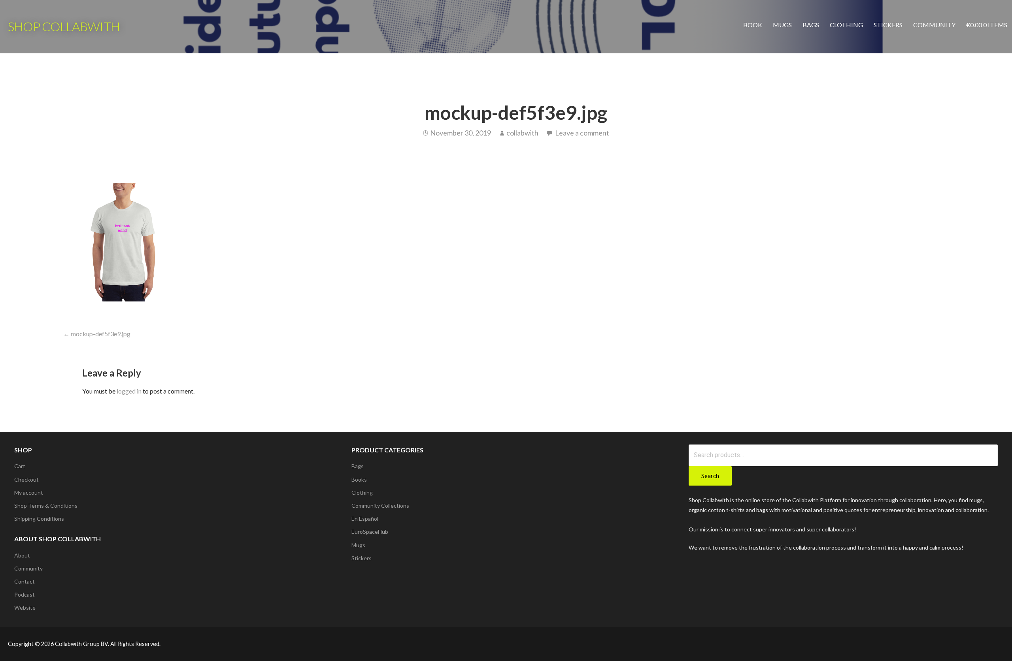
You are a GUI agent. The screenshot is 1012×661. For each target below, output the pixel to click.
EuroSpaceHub (369, 531)
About (22, 555)
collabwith (522, 132)
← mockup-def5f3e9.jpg (96, 333)
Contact (24, 581)
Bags (810, 24)
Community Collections (380, 505)
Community (934, 24)
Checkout (26, 479)
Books (359, 479)
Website (25, 607)
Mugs (782, 24)
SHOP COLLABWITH (64, 26)
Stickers (888, 24)
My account (28, 492)
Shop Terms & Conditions (45, 505)
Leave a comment (582, 132)
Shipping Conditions (39, 518)
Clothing (846, 24)
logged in (129, 391)
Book (752, 24)
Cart (19, 466)
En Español (364, 518)
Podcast (24, 594)
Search (710, 475)
